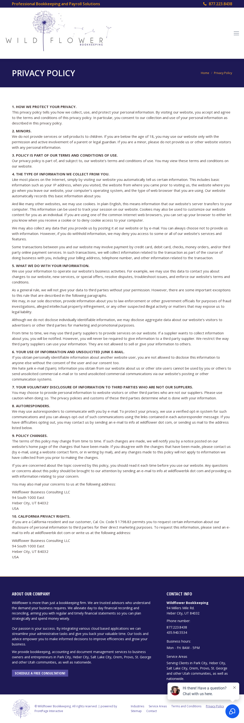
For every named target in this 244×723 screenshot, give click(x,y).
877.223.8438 (220, 3)
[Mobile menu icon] (236, 33)
